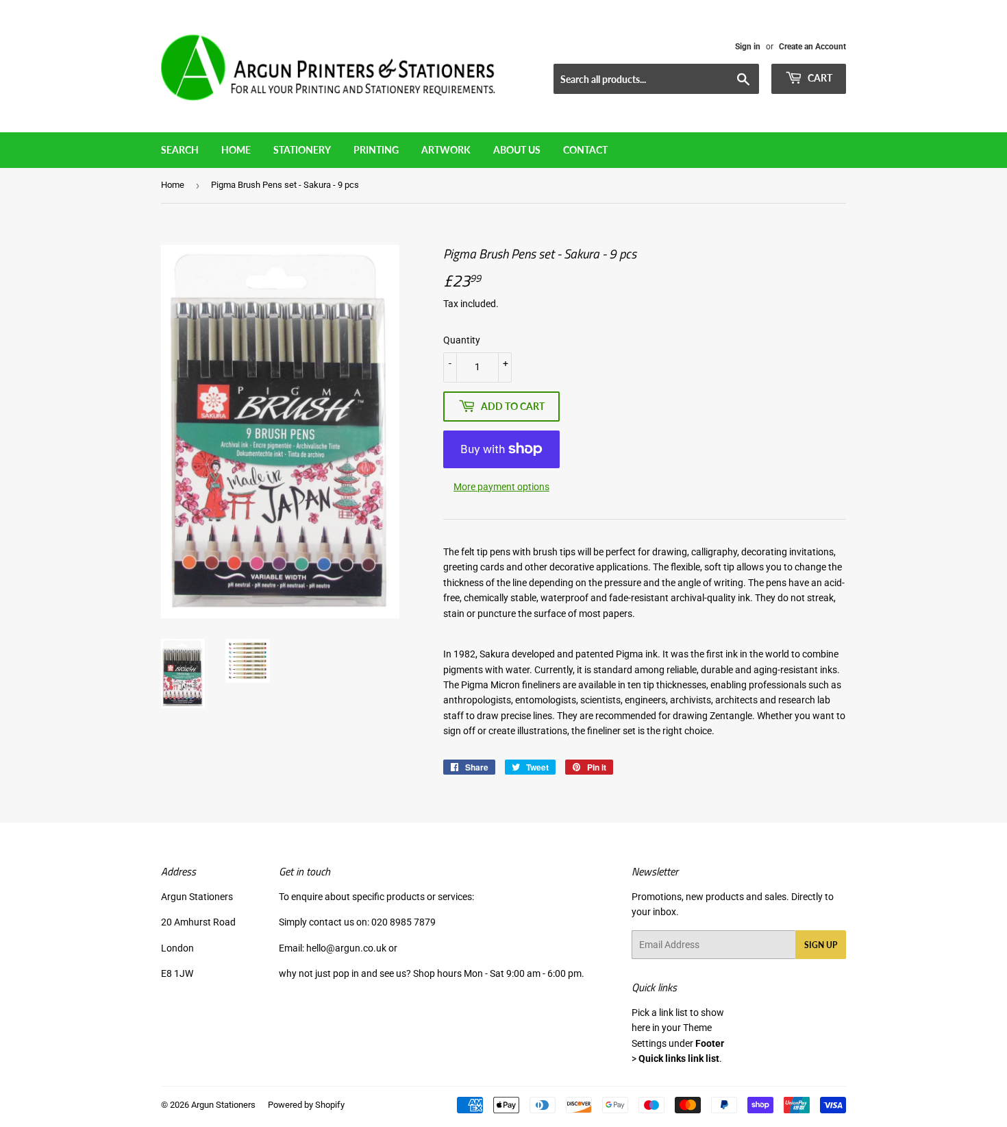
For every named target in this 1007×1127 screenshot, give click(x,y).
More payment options (501, 486)
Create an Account (812, 46)
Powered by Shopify (306, 1105)
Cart (819, 78)
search (180, 150)
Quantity (461, 340)
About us (516, 150)
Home (236, 150)
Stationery (302, 150)
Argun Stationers (223, 1105)
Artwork (446, 150)
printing (376, 150)
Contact (585, 150)
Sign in (747, 46)
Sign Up (820, 945)
